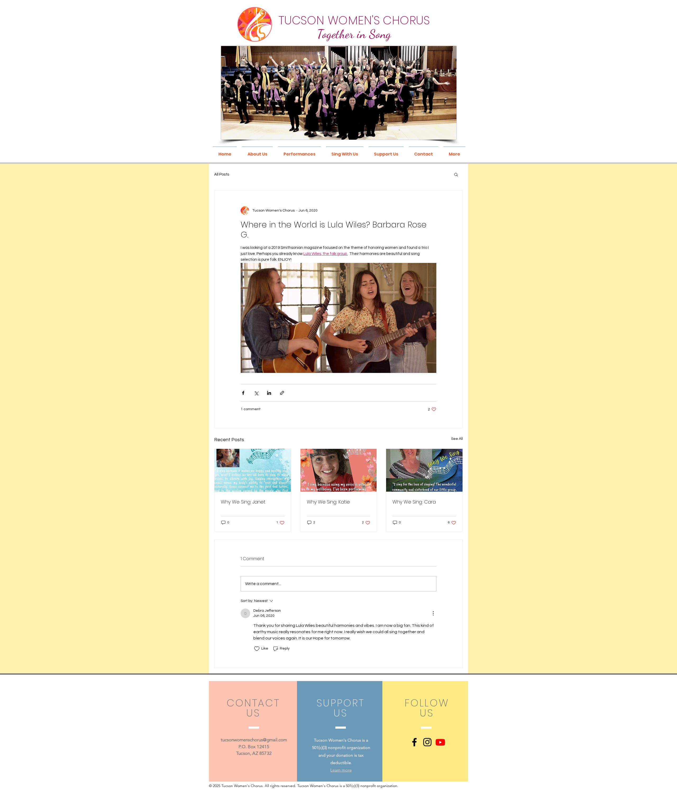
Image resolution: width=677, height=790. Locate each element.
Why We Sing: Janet (243, 502)
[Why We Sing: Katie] (338, 470)
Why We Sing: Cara (414, 502)
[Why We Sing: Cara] (424, 470)
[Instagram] (427, 742)
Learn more (341, 770)
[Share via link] (282, 392)
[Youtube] (440, 742)
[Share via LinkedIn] (269, 392)
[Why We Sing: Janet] (252, 470)
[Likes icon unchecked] (256, 649)
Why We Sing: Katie (328, 502)
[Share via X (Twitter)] (256, 392)
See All (457, 439)
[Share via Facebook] (243, 392)
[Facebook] (414, 742)
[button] (257, 152)
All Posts (221, 174)
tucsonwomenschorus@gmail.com (254, 739)
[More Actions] (433, 613)
